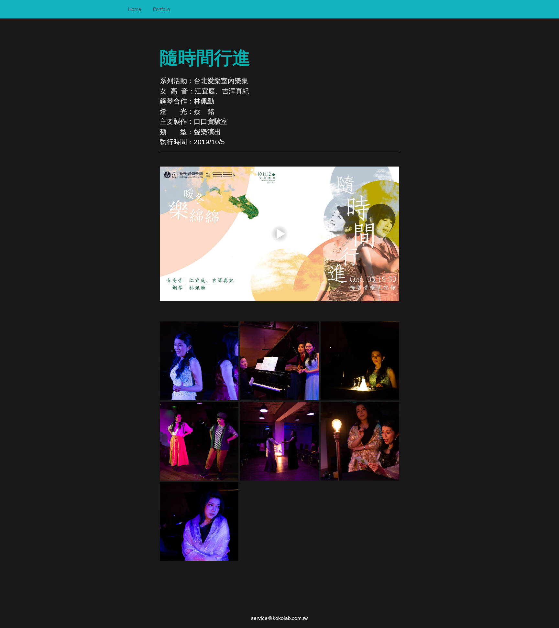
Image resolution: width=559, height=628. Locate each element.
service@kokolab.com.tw (279, 618)
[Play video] (279, 234)
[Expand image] (199, 360)
